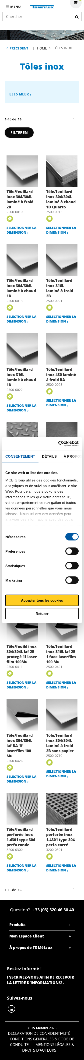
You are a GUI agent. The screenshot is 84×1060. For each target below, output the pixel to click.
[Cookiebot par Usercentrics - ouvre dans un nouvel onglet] (59, 444)
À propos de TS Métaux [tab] (30, 947)
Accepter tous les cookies (42, 600)
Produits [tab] (17, 924)
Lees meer (19, 94)
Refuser (42, 613)
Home (42, 48)
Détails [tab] (49, 456)
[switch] (72, 551)
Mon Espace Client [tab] (26, 936)
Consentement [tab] (20, 456)
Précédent (19, 48)
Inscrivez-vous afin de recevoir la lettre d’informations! (40, 980)
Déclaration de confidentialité (39, 1033)
